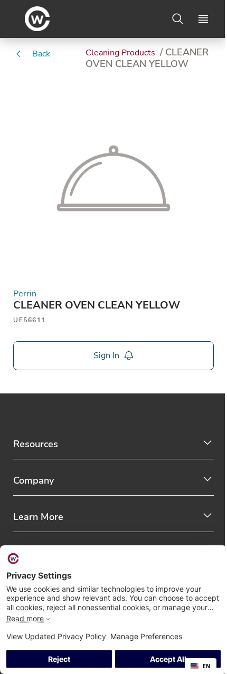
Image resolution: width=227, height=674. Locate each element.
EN (207, 666)
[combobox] (200, 666)
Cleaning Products (121, 53)
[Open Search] (178, 19)
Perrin (24, 294)
